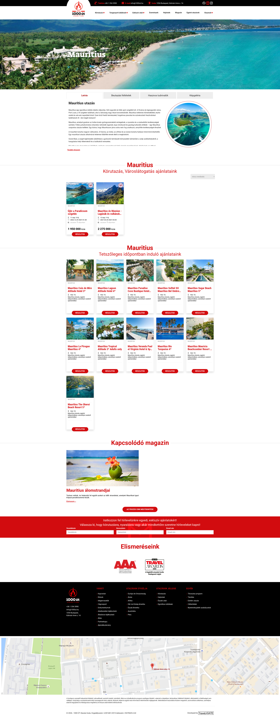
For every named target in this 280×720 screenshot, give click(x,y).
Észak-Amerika (132, 608)
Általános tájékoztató (105, 615)
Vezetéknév (71, 528)
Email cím (170, 528)
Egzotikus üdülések (164, 604)
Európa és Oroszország (136, 594)
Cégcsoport (101, 604)
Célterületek (191, 604)
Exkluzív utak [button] (137, 13)
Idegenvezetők (102, 601)
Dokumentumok (103, 608)
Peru (128, 615)
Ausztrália (131, 611)
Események (153, 13)
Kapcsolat (101, 594)
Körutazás (161, 594)
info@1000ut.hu (72, 610)
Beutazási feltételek (121, 95)
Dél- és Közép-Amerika (135, 604)
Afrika (129, 601)
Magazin (178, 13)
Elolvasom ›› (71, 501)
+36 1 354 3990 (72, 607)
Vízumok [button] (208, 13)
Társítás (190, 597)
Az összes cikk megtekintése (140, 509)
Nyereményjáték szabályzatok (198, 608)
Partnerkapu (101, 622)
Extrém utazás (192, 601)
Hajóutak (166, 13)
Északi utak (161, 601)
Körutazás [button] (99, 13)
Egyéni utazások (193, 13)
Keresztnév (120, 528)
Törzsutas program (194, 594)
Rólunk (99, 597)
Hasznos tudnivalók (158, 95)
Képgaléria (195, 95)
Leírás (84, 95)
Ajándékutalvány (103, 625)
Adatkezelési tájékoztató (106, 611)
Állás (99, 618)
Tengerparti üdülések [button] (118, 13)
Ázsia (129, 597)
